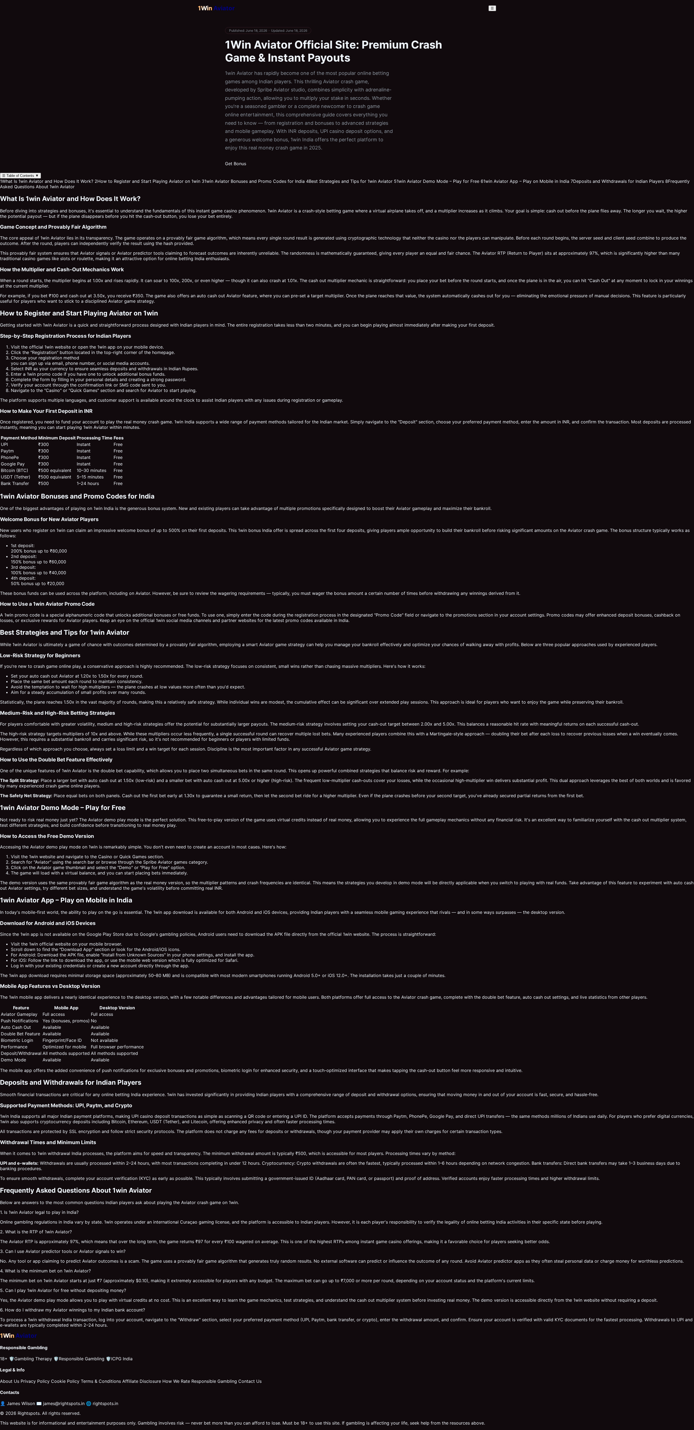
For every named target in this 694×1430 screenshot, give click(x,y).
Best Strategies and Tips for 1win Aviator (349, 181)
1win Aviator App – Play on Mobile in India (525, 181)
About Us (9, 1381)
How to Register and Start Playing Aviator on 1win (147, 181)
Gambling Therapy (30, 1358)
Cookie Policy (65, 1381)
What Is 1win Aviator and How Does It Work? (46, 181)
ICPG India (119, 1358)
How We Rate (176, 1381)
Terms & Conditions (101, 1381)
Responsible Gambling (78, 1358)
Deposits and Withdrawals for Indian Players (617, 181)
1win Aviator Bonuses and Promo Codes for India (253, 181)
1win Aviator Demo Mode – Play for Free (436, 181)
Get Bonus (235, 163)
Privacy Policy (35, 1381)
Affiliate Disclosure (141, 1381)
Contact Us (250, 1381)
